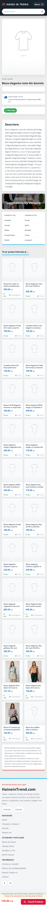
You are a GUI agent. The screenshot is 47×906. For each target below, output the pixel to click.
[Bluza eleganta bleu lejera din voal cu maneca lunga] (12, 671)
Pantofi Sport (9, 235)
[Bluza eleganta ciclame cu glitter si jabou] (34, 550)
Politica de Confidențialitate (14, 868)
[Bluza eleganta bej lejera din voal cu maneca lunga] (34, 671)
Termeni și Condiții (10, 864)
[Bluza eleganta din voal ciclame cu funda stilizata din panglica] (34, 471)
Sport (27, 225)
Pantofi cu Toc (10, 215)
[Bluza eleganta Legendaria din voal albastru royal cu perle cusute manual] (12, 590)
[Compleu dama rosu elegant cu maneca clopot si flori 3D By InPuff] (34, 311)
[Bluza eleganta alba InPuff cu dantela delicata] (34, 510)
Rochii (6, 240)
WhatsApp (11, 110)
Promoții (7, 809)
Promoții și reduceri (10, 824)
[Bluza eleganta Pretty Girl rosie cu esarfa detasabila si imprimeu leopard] (12, 311)
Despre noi (6, 832)
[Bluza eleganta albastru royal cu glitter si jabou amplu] (12, 550)
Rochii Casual (8, 854)
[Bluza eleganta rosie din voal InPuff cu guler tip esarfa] (34, 270)
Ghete (6, 230)
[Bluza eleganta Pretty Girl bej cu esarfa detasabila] (12, 510)
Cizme (27, 235)
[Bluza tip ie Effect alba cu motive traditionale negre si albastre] (34, 713)
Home (4, 820)
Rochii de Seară (9, 842)
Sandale (7, 220)
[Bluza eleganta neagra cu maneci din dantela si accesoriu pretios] (34, 431)
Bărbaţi (28, 230)
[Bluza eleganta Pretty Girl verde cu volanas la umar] (34, 351)
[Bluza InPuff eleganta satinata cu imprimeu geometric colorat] (12, 391)
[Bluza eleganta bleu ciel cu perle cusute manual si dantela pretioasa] (34, 590)
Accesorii (28, 240)
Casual (7, 225)
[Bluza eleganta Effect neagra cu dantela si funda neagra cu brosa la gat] (34, 391)
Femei (27, 220)
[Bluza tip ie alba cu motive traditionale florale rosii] (12, 270)
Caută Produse (34, 901)
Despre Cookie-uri (10, 872)
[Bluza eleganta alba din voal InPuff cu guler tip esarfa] (34, 632)
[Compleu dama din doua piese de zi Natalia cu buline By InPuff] (12, 351)
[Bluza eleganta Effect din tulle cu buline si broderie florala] (12, 471)
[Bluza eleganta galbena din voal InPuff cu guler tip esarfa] (12, 632)
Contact (5, 876)
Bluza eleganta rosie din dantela (23, 83)
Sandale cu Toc (31, 215)
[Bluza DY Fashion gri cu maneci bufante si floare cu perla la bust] (12, 713)
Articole (18, 809)
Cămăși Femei (8, 846)
